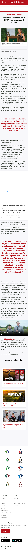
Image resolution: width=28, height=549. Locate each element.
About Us (3, 501)
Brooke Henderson (10, 14)
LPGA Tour (19, 14)
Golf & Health (4, 515)
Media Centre (4, 510)
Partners (3, 505)
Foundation (3, 503)
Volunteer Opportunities (6, 513)
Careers (3, 508)
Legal (15, 495)
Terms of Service (18, 501)
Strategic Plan (17, 505)
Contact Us (3, 498)
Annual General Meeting (20, 503)
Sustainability (4, 517)
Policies (16, 498)
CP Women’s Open (14, 217)
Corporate (4, 495)
